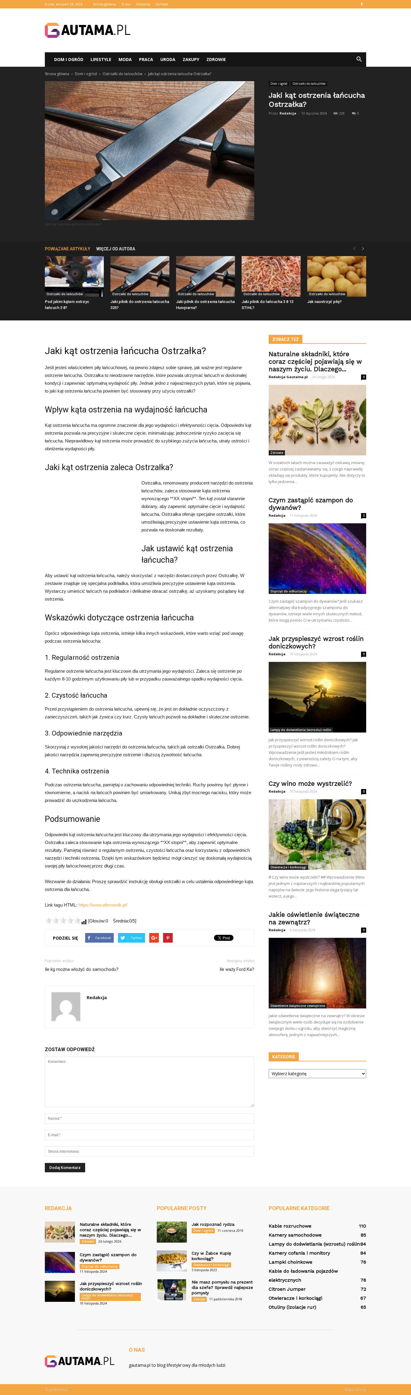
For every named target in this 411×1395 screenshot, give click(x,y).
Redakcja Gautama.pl (288, 377)
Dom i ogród (68, 59)
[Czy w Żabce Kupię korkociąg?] (172, 1260)
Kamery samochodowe (295, 1235)
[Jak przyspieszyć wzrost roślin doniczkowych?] (317, 697)
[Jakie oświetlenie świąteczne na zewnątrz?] (317, 973)
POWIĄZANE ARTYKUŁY (67, 248)
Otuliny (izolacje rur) (292, 1307)
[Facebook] (361, 4)
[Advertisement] (256, 30)
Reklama (143, 4)
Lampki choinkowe (290, 1262)
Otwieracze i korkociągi (288, 867)
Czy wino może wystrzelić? (310, 783)
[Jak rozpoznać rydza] (172, 1232)
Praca (146, 59)
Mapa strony (355, 1389)
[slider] (63, 920)
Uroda (167, 59)
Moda (125, 59)
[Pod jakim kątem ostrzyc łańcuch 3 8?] (74, 276)
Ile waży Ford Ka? (237, 969)
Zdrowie (216, 59)
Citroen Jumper (287, 1289)
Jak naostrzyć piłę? (324, 301)
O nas (126, 4)
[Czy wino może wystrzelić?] (317, 834)
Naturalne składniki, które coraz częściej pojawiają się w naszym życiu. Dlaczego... (315, 361)
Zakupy (191, 59)
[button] (359, 59)
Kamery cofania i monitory (299, 1253)
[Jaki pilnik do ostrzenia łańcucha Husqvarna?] (205, 276)
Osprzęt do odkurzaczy (288, 591)
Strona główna (104, 4)
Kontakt (162, 4)
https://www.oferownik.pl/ (103, 904)
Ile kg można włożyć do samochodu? (82, 969)
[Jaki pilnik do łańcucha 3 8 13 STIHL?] (271, 276)
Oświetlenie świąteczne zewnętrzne (297, 1006)
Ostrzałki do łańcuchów (309, 83)
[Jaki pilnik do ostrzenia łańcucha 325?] (139, 276)
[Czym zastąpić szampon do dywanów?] (317, 558)
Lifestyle (101, 59)
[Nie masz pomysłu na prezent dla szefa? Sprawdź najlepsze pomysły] (172, 1289)
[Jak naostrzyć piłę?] (336, 276)
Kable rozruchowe (290, 1226)
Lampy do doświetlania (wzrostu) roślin (300, 730)
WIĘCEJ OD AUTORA (115, 248)
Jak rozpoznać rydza (213, 1224)
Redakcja (288, 113)
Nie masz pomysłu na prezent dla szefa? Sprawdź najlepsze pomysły (222, 1287)
